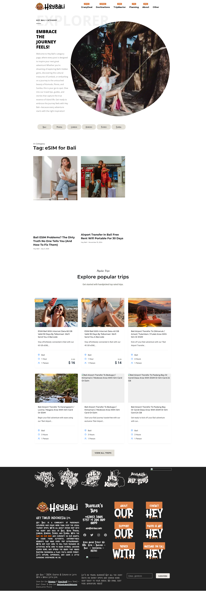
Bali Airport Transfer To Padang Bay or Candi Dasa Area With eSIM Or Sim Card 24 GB (149, 410)
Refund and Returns (67, 584)
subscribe (162, 576)
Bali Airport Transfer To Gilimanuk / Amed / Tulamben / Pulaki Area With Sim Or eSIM (149, 334)
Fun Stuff (62, 581)
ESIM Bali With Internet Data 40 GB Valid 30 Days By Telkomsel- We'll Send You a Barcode (102, 334)
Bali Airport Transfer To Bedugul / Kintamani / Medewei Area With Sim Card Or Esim (102, 410)
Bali (44, 127)
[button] (103, 453)
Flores (104, 127)
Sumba (118, 127)
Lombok (74, 127)
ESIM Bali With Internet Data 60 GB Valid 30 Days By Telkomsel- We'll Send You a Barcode (55, 334)
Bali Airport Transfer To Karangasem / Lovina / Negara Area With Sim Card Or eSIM (56, 410)
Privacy (51, 581)
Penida (59, 127)
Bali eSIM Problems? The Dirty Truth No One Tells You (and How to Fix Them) (54, 241)
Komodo (89, 127)
